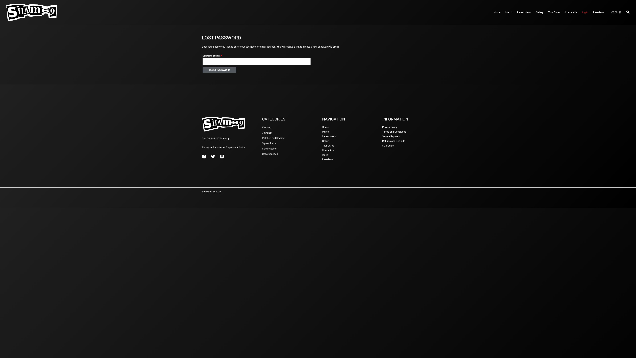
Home (325, 127)
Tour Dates (328, 145)
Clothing (266, 127)
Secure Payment (391, 136)
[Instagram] (222, 157)
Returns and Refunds (393, 141)
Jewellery (267, 132)
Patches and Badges (273, 138)
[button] (628, 12)
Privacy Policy (389, 127)
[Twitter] (213, 157)
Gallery (325, 141)
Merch (325, 131)
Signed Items (269, 143)
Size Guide (388, 145)
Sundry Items (269, 148)
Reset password (219, 69)
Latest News (329, 136)
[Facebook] (204, 157)
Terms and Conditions (394, 131)
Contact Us (328, 150)
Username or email (216, 55)
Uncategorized (270, 153)
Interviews (327, 159)
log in (325, 154)
